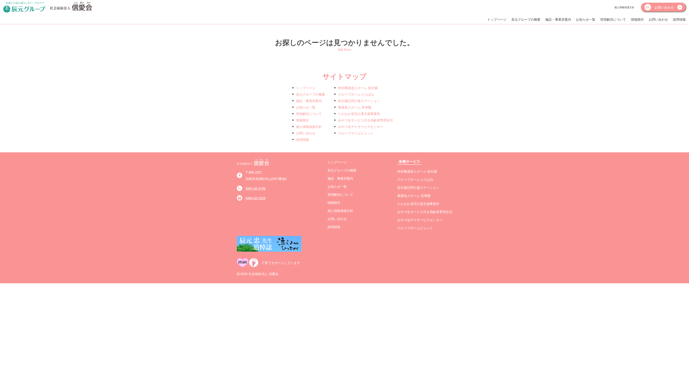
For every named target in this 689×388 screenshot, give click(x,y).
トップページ (497, 19)
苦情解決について (613, 19)
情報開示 (637, 19)
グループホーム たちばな (356, 94)
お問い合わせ (658, 19)
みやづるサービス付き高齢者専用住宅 (365, 120)
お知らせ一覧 (585, 19)
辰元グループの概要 (525, 19)
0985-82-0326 (255, 198)
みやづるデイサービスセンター (360, 126)
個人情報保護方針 (624, 7)
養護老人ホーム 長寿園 (354, 107)
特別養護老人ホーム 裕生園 (358, 87)
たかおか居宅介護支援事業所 (359, 113)
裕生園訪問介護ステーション (359, 100)
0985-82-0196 (255, 188)
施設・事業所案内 (558, 19)
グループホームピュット (356, 133)
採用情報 (679, 19)
